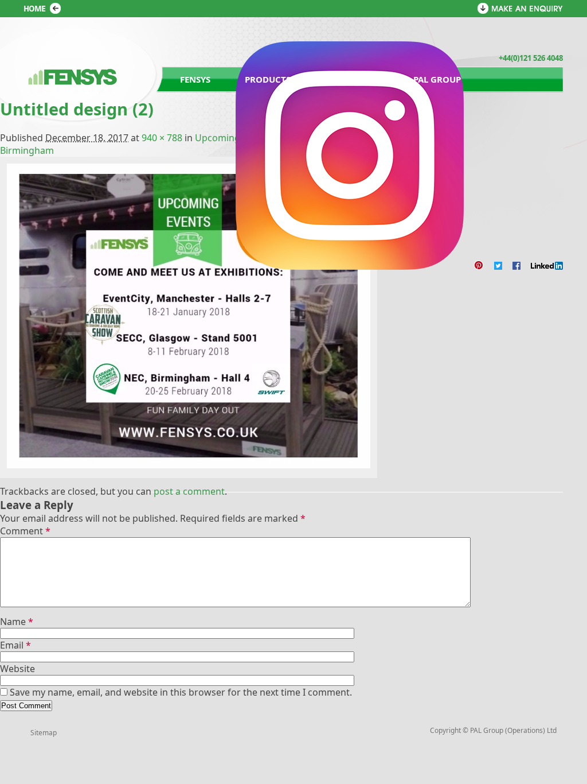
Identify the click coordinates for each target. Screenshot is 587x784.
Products (268, 79)
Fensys (195, 79)
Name (16, 621)
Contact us (352, 79)
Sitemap (43, 733)
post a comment (189, 491)
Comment (25, 531)
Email (15, 645)
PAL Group (437, 79)
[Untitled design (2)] (188, 466)
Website (17, 668)
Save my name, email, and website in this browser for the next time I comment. (181, 692)
